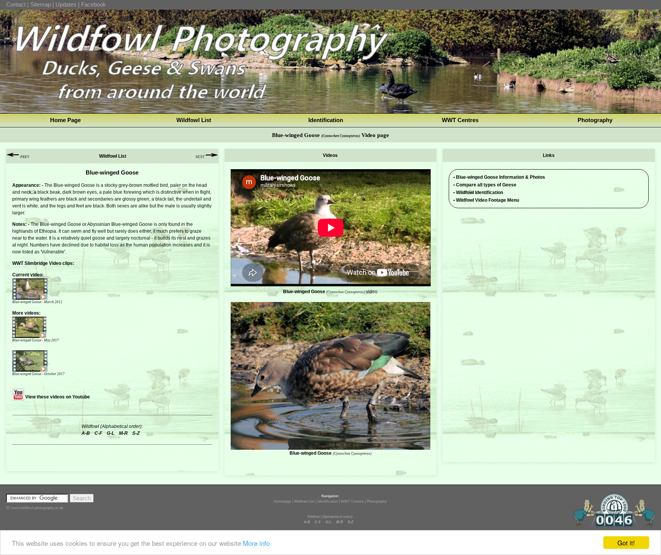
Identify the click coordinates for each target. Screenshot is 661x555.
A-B (307, 522)
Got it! (626, 542)
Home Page (65, 120)
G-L (329, 522)
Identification (325, 120)
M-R (339, 522)
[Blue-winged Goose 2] (42, 327)
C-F (318, 522)
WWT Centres (460, 120)
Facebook (93, 4)
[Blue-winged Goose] (42, 289)
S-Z (350, 522)
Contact (16, 4)
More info (256, 543)
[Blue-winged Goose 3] (42, 361)
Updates (66, 4)
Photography (595, 120)
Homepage (282, 501)
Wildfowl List (193, 120)
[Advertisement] (549, 267)
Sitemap (40, 4)
